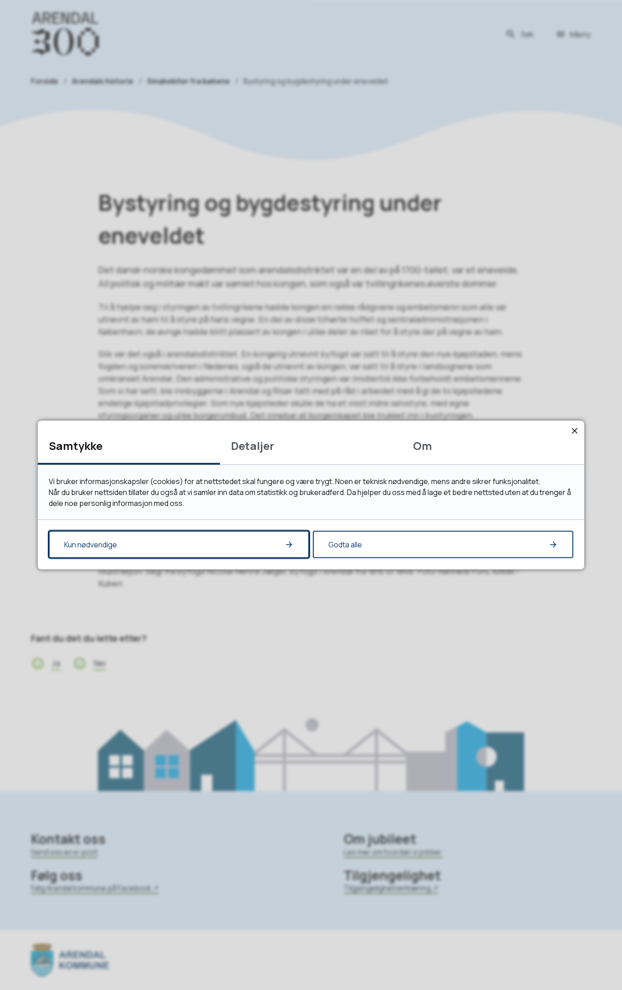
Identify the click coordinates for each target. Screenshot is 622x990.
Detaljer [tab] (252, 445)
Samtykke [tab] (75, 445)
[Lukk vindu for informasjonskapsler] (574, 431)
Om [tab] (422, 445)
